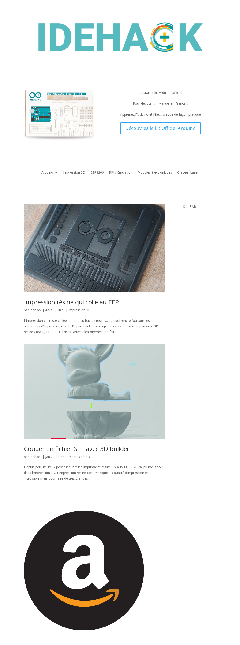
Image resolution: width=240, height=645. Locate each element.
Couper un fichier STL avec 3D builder (76, 448)
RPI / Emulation (120, 173)
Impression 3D (74, 173)
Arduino (47, 173)
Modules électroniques (155, 173)
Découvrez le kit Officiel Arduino (160, 128)
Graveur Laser (188, 173)
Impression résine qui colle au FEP (71, 302)
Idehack (35, 310)
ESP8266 (97, 173)
